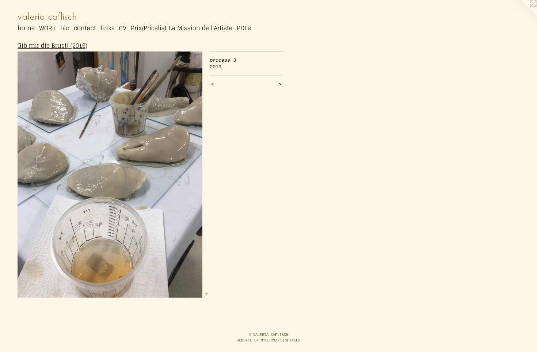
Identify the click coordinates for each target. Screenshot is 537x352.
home (26, 28)
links (107, 28)
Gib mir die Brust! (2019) (52, 46)
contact (85, 28)
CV (122, 28)
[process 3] (110, 174)
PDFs (244, 28)
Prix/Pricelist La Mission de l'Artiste (181, 28)
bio (64, 28)
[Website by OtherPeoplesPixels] (522, 14)
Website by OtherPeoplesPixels (268, 340)
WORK (47, 28)
